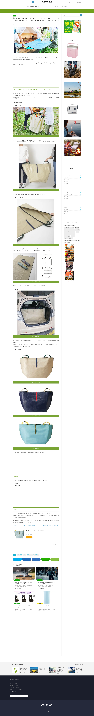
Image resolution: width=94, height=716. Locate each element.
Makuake (77, 227)
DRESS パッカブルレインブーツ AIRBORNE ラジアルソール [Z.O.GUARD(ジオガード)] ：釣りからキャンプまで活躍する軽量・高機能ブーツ (72, 80)
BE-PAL (73, 225)
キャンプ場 (67, 231)
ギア (66, 181)
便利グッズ (37, 554)
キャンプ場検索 (55, 6)
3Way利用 (20, 554)
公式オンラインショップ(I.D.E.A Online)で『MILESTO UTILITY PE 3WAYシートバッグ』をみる (35, 525)
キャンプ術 (66, 192)
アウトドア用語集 (13, 683)
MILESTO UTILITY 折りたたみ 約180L (34, 530)
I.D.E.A (25, 554)
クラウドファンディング (68, 194)
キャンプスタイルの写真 (65, 2)
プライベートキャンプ (69, 240)
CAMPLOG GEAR (46, 708)
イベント (66, 177)
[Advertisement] (36, 76)
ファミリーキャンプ (68, 238)
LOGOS (72, 227)
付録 (76, 240)
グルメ (66, 196)
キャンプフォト (45, 6)
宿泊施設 (66, 207)
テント (73, 236)
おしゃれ (66, 229)
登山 (65, 213)
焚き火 (68, 242)
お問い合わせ (64, 6)
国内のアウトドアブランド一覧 (16, 689)
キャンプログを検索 (77, 2)
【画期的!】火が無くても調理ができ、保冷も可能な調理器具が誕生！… (60, 670)
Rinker (31, 531)
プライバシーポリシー (14, 687)
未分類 (66, 211)
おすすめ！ (72, 229)
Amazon (28, 536)
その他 (66, 198)
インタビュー (66, 179)
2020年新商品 (67, 225)
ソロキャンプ (67, 236)
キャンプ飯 (73, 231)
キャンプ (66, 183)
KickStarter (67, 227)
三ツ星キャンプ (30, 554)
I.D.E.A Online (36, 190)
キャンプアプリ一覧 (14, 685)
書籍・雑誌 (66, 209)
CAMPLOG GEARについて (33, 6)
